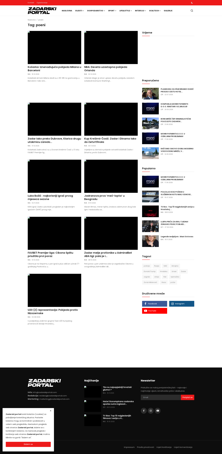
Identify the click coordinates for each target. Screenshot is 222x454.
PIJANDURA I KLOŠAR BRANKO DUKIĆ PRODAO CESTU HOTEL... (177, 90)
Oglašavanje (42, 2)
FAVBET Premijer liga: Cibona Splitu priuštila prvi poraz (50, 254)
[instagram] (151, 411)
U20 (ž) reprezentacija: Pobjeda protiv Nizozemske (53, 311)
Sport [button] (111, 10)
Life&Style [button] (124, 10)
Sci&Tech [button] (154, 10)
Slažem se (28, 444)
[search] (191, 10)
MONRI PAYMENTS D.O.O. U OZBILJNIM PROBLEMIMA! (173, 135)
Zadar (183, 271)
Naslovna (67, 10)
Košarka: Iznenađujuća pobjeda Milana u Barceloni (54, 68)
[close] (51, 410)
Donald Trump (150, 271)
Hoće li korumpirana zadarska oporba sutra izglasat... (118, 402)
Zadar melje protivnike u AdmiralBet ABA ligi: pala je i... (108, 254)
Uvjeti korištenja (164, 447)
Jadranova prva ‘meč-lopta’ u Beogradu (104, 197)
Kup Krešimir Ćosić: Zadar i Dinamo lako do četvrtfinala (110, 140)
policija (147, 266)
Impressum (129, 447)
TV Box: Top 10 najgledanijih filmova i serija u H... (117, 417)
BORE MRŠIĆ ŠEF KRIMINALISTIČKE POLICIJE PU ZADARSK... (176, 120)
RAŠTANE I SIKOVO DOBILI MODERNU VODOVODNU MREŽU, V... (177, 149)
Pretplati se (188, 397)
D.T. (162, 227)
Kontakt (31, 2)
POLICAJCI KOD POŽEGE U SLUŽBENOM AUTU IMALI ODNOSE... (176, 193)
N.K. (29, 74)
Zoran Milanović (150, 282)
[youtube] (158, 411)
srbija (156, 277)
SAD (165, 266)
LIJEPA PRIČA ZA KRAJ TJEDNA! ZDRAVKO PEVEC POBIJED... (174, 223)
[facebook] (144, 411)
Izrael (174, 271)
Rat (165, 277)
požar (172, 282)
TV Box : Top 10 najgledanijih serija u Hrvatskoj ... (177, 208)
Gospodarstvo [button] (95, 10)
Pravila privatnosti (145, 447)
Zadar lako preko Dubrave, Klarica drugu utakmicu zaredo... (54, 140)
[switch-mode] (192, 3)
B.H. (162, 239)
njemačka (175, 277)
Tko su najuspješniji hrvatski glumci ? (117, 388)
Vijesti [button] (78, 10)
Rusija (156, 266)
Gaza (163, 282)
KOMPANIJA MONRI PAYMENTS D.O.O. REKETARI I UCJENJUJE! (174, 105)
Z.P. (162, 94)
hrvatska (163, 271)
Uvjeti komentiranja (183, 447)
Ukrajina (175, 266)
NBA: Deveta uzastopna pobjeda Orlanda (105, 68)
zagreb (147, 277)
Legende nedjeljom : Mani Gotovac (177, 236)
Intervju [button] (139, 10)
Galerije (168, 10)
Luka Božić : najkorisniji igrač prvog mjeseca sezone (50, 197)
